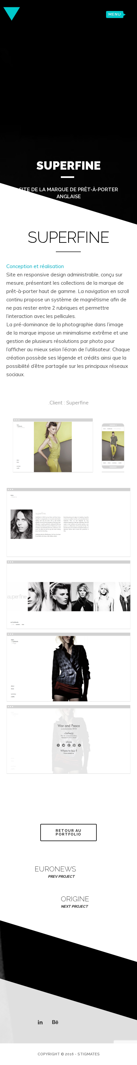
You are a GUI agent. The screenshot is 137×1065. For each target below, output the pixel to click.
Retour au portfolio (68, 833)
